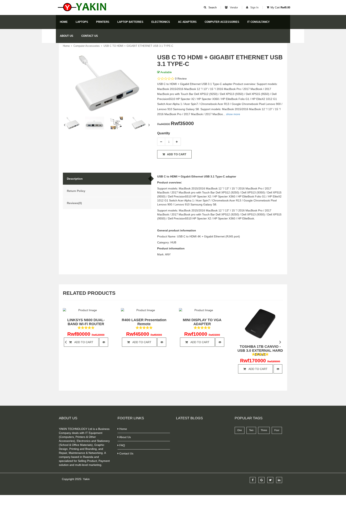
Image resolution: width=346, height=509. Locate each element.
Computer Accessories (222, 21)
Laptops (82, 21)
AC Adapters (187, 21)
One (239, 430)
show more (233, 114)
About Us (66, 35)
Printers (102, 21)
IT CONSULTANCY (258, 21)
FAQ (122, 445)
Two (251, 430)
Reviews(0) (74, 203)
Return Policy (76, 190)
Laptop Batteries (130, 21)
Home (64, 21)
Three (264, 430)
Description (75, 178)
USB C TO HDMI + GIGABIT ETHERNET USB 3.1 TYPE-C (138, 45)
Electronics (160, 21)
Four (276, 430)
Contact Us (89, 35)
